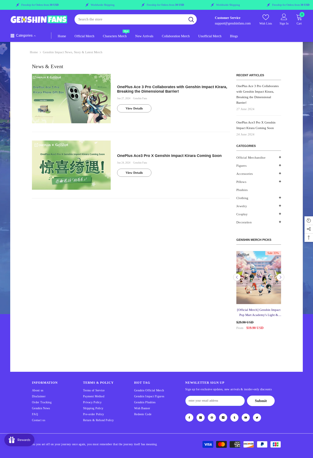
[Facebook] (189, 412)
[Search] (136, 19)
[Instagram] (201, 412)
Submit (261, 395)
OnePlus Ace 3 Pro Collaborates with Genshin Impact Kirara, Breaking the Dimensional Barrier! (172, 89)
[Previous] (237, 274)
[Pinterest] (212, 412)
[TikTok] (223, 412)
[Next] (280, 274)
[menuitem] (258, 158)
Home (34, 52)
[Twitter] (257, 412)
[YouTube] (246, 412)
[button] (258, 165)
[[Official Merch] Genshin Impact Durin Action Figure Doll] (260, 277)
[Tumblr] (234, 412)
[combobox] (130, 19)
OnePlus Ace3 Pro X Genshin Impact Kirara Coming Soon (169, 156)
